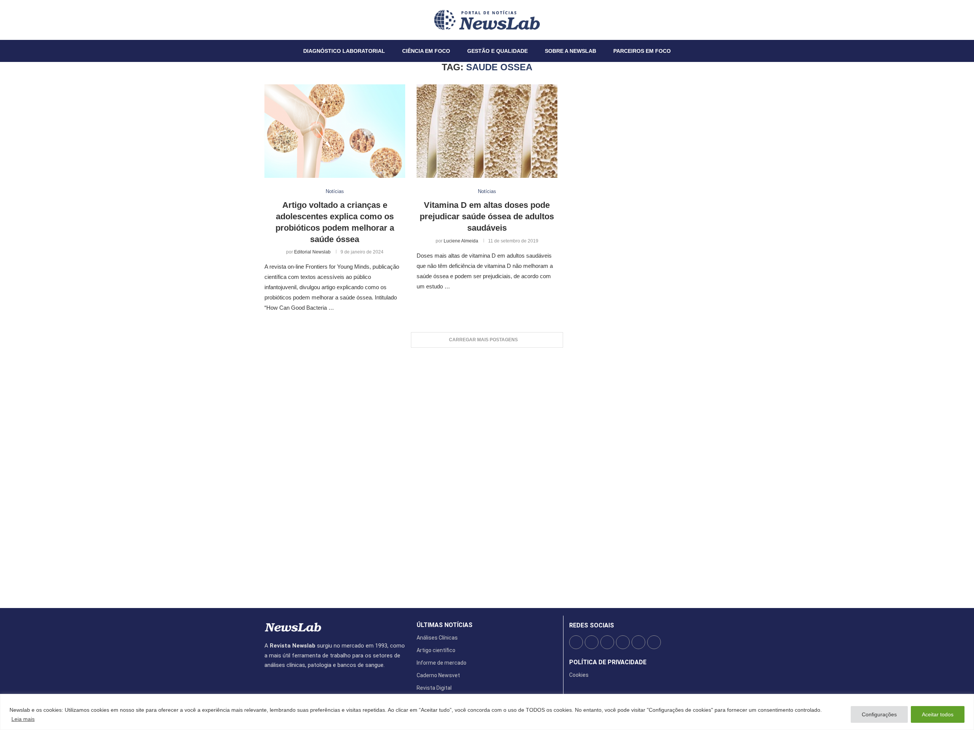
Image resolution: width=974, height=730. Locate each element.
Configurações (879, 714)
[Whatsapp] (287, 19)
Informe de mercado (441, 662)
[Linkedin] (278, 19)
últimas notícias (445, 625)
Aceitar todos (937, 714)
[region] (487, 712)
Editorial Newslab (312, 252)
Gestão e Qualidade (497, 51)
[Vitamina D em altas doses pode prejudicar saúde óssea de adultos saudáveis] (487, 131)
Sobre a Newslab (570, 51)
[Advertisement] (487, 474)
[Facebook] (264, 19)
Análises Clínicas (437, 637)
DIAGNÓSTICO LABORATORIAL (344, 51)
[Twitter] (269, 19)
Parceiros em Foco (642, 51)
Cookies (579, 675)
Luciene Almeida (461, 241)
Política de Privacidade (607, 662)
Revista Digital (434, 687)
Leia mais (23, 719)
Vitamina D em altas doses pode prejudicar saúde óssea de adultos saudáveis (487, 216)
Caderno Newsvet (438, 675)
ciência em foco (426, 51)
